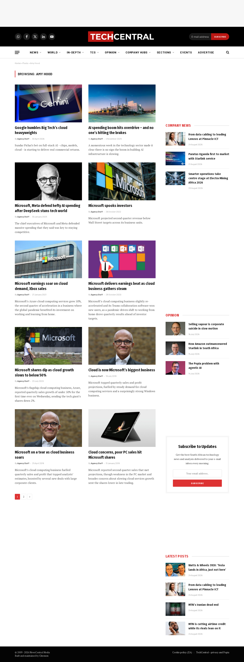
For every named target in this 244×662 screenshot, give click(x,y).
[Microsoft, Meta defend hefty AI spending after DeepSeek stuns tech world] (48, 181)
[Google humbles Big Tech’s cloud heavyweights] (48, 103)
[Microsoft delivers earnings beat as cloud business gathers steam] (122, 259)
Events (186, 52)
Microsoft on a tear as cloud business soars (44, 455)
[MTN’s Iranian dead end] (175, 609)
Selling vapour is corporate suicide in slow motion (206, 326)
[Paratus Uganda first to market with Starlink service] (175, 158)
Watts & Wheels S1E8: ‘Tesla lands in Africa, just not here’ (207, 567)
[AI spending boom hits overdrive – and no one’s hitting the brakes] (122, 103)
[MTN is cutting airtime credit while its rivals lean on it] (175, 628)
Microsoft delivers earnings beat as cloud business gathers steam (121, 286)
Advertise (206, 52)
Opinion (110, 52)
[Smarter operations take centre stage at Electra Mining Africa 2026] (175, 178)
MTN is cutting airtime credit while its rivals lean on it (207, 626)
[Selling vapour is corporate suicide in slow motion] (175, 328)
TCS (93, 52)
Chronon (43, 655)
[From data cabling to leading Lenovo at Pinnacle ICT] (175, 139)
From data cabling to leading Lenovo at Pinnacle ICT (207, 137)
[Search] (227, 52)
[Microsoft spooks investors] (122, 181)
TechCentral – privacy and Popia (212, 652)
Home (18, 63)
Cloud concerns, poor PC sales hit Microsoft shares (115, 455)
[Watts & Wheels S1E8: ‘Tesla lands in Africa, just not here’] (175, 569)
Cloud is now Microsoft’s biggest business (121, 370)
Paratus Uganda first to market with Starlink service (208, 156)
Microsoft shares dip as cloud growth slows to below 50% (44, 373)
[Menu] (17, 52)
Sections (164, 52)
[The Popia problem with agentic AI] (175, 368)
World (53, 52)
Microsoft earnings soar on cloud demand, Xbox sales (41, 286)
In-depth (74, 52)
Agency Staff (23, 139)
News (34, 52)
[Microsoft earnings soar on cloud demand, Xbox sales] (48, 259)
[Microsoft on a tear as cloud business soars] (48, 428)
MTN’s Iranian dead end (203, 605)
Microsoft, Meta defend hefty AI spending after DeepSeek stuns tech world (47, 208)
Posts (25, 63)
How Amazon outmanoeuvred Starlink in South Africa (207, 346)
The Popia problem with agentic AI (203, 366)
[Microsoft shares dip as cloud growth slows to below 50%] (48, 346)
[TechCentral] (122, 36)
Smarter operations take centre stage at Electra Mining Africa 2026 (208, 178)
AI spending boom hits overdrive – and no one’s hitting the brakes (121, 130)
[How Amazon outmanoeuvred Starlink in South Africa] (175, 348)
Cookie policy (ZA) (182, 652)
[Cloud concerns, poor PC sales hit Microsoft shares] (122, 428)
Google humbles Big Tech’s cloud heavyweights (41, 130)
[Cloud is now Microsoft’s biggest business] (122, 346)
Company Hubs (137, 52)
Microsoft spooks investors (110, 205)
